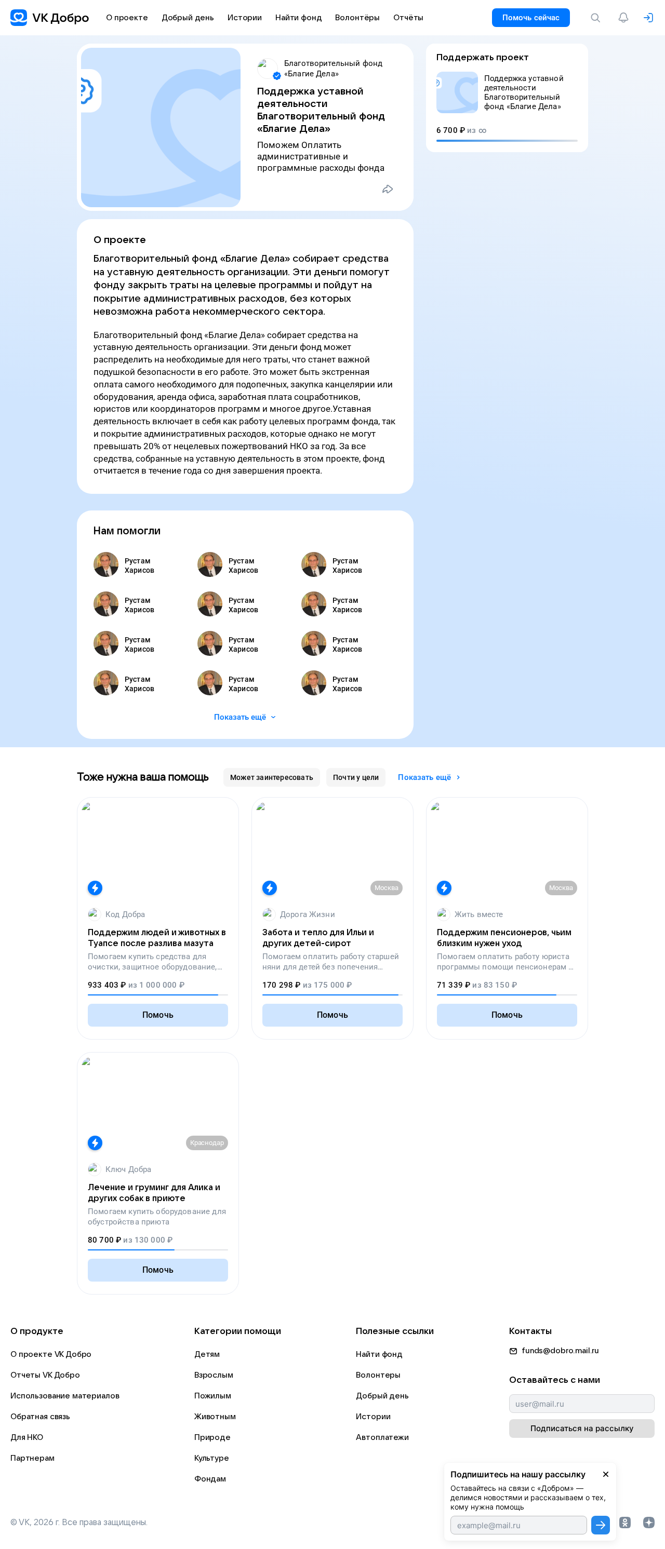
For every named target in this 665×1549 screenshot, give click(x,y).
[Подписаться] (600, 1525)
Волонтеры (378, 1375)
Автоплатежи (382, 1437)
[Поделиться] (387, 189)
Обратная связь (40, 1416)
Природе (212, 1437)
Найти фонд (379, 1354)
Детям (207, 1354)
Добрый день (382, 1396)
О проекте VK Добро (50, 1354)
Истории (373, 1416)
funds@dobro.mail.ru (560, 1350)
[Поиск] (597, 17)
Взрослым (213, 1375)
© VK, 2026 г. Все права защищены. (79, 1522)
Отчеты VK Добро (45, 1375)
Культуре (211, 1458)
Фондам (210, 1479)
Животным (215, 1416)
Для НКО (26, 1437)
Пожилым (212, 1396)
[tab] (271, 777)
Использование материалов (64, 1396)
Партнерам (32, 1458)
